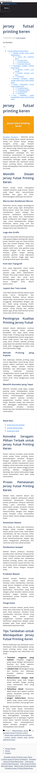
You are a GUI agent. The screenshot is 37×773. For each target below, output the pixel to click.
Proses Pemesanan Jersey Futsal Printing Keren (22, 85)
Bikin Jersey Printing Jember (25, 766)
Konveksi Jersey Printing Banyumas (19, 760)
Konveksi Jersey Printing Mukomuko (19, 768)
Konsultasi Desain (23, 88)
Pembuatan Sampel (24, 90)
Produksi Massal (22, 91)
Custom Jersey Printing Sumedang (14, 759)
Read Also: (21, 76)
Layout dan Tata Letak (24, 64)
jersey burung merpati (16, 425)
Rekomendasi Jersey (20, 730)
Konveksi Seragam (10, 137)
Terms (7, 751)
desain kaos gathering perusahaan (18, 735)
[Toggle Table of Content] (4, 47)
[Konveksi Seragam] (9, 3)
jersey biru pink (13, 431)
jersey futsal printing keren (18, 51)
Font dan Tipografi (23, 62)
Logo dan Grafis (22, 60)
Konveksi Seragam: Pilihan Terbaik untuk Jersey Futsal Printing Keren (22, 80)
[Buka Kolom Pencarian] (1, 15)
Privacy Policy (10, 748)
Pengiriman (21, 93)
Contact (8, 753)
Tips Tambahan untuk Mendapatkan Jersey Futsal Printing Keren (22, 97)
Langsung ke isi (6, 1)
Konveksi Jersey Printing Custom (15, 733)
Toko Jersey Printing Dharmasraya (17, 762)
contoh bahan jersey (15, 428)
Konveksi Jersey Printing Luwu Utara (18, 757)
